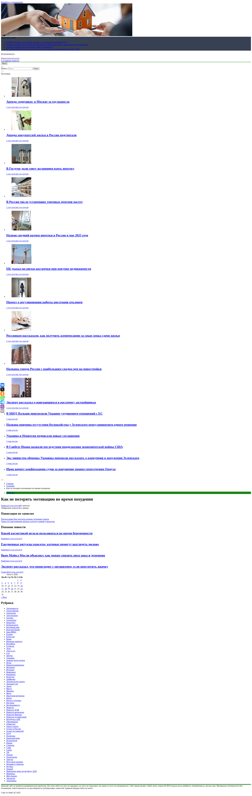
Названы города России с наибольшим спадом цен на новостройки (54, 369)
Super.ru (4, 505)
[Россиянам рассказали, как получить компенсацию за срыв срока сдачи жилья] (21, 330)
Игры (8, 663)
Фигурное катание (14, 762)
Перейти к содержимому (12, 2)
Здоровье (10, 493)
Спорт (9, 750)
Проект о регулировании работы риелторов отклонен (44, 302)
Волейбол (10, 644)
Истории (10, 670)
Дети (8, 648)
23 (21, 589)
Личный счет (12, 684)
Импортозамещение (15, 665)
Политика (10, 736)
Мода (8, 693)
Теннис (9, 755)
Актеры (9, 618)
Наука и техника (13, 700)
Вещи (8, 639)
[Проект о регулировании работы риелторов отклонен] (21, 296)
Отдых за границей (15, 731)
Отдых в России (13, 729)
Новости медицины (15, 712)
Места (9, 689)
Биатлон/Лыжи (13, 630)
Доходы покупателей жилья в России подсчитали (41, 135)
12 (9, 586)
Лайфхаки (10, 679)
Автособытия (12, 611)
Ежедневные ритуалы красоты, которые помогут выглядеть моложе (50, 544)
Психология (11, 740)
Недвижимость (8, 54)
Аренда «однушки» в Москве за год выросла (37, 101)
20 (12, 589)
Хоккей (9, 769)
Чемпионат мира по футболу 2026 (21, 771)
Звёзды (9, 656)
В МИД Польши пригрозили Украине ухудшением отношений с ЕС (36, 42)
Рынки (9, 743)
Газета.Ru (5, 572)
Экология (10, 778)
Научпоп (10, 703)
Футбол (9, 766)
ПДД (8, 733)
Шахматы (10, 774)
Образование (12, 722)
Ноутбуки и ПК (13, 719)
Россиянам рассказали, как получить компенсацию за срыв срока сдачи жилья (63, 335)
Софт (8, 748)
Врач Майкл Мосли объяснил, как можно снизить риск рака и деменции (53, 555)
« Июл (4, 597)
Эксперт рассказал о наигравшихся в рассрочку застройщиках (51, 402)
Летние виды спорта (15, 681)
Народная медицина (15, 696)
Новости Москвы (14, 715)
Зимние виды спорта (15, 660)
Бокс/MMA (11, 632)
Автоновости (12, 608)
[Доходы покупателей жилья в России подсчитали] (21, 129)
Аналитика (11, 620)
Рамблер (5, 539)
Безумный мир (12, 627)
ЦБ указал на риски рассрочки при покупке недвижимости (48, 268)
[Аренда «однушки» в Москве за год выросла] (21, 96)
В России (10, 637)
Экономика (11, 781)
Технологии (11, 757)
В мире (9, 634)
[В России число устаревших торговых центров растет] (21, 196)
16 (21, 586)
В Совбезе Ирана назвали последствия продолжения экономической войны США (43, 49)
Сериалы (10, 745)
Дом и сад (10, 651)
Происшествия (13, 738)
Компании (11, 672)
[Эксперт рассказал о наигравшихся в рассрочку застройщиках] (21, 397)
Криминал (11, 674)
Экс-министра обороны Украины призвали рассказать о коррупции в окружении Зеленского (72, 458)
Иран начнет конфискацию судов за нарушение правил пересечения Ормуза (61, 469)
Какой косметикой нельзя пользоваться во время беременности (47, 533)
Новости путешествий (16, 717)
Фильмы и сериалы (15, 764)
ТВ (7, 752)
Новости (10, 707)
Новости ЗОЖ (12, 710)
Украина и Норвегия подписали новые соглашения (29, 47)
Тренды (9, 759)
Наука (9, 698)
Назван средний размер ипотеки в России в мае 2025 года (47, 235)
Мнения (10, 691)
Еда (8, 653)
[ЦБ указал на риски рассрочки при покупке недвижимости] (21, 263)
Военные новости (14, 641)
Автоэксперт (12, 615)
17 (2, 589)
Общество (10, 724)
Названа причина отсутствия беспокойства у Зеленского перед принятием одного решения (47, 45)
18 (6, 589)
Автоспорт (11, 613)
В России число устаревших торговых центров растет (44, 202)
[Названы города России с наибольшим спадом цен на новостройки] (21, 363)
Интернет (10, 667)
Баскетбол (10, 622)
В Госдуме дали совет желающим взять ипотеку (40, 168)
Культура (10, 677)
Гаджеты (10, 646)
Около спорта (12, 726)
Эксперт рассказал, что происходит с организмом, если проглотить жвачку (54, 566)
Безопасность (12, 625)
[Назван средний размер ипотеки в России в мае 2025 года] (21, 230)
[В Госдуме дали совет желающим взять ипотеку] (21, 163)
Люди (8, 686)
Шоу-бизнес (11, 776)
